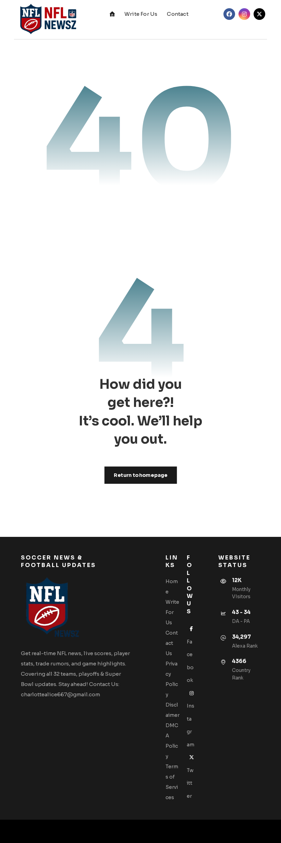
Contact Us (172, 643)
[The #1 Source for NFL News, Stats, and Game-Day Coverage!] (46, 19)
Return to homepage (140, 475)
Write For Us (172, 612)
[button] (229, 14)
